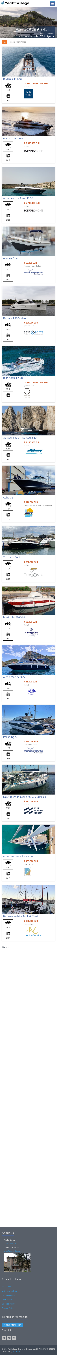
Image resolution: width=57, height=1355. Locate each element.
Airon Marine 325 (14, 677)
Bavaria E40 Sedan (14, 318)
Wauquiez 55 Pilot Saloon (18, 856)
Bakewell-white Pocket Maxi (20, 916)
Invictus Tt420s (12, 78)
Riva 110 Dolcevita (14, 138)
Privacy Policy (8, 1308)
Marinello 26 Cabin (14, 617)
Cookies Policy (8, 1304)
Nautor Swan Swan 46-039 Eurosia (24, 796)
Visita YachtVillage (9, 1291)
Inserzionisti (7, 1286)
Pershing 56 (10, 737)
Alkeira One (10, 258)
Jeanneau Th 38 (13, 378)
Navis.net (16, 1351)
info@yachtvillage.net (13, 1251)
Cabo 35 (8, 497)
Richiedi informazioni (12, 1325)
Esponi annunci (8, 1295)
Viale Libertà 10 (10, 1243)
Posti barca (7, 1299)
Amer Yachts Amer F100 (18, 198)
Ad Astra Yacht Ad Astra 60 (19, 437)
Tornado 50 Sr (12, 557)
